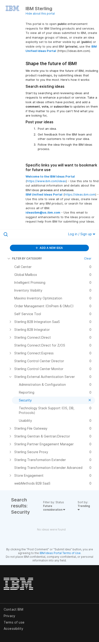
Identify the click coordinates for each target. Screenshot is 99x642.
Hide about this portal (40, 13)
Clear (87, 258)
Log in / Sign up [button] (80, 234)
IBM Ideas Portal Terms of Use (60, 553)
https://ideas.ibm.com (79, 194)
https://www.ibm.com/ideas (46, 181)
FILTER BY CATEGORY (27, 258)
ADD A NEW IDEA (51, 248)
